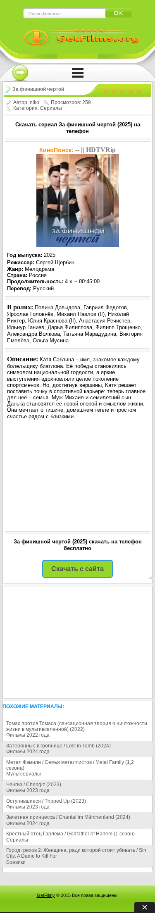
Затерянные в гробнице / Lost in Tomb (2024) (58, 746)
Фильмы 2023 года (28, 790)
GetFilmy (46, 895)
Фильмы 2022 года (28, 735)
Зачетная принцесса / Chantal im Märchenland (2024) (68, 817)
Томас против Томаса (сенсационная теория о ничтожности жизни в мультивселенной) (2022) (76, 726)
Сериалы (51, 108)
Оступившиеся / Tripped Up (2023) (46, 801)
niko (34, 102)
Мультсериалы (23, 774)
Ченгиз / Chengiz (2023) (33, 784)
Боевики (16, 862)
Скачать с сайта (77, 568)
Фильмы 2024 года (28, 751)
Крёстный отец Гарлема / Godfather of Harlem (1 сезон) (70, 834)
